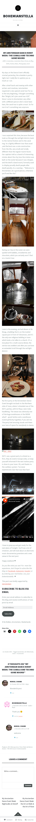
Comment (28, 785)
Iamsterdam (6, 584)
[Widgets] (18, 814)
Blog (32, 61)
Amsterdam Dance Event (21, 61)
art (29, 61)
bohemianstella (18, 16)
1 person (20, 716)
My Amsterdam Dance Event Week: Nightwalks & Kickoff (10, 801)
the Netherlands (29, 652)
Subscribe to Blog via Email (15, 590)
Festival (12, 64)
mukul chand (16, 681)
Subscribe (8, 614)
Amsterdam (10, 61)
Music (16, 64)
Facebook (11, 571)
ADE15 (4, 61)
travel (28, 64)
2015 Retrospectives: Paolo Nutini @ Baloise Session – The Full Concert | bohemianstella (17, 748)
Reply (27, 684)
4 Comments (20, 653)
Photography (22, 64)
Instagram (20, 571)
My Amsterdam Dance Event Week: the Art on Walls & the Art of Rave (27, 802)
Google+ (27, 571)
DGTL (8, 64)
